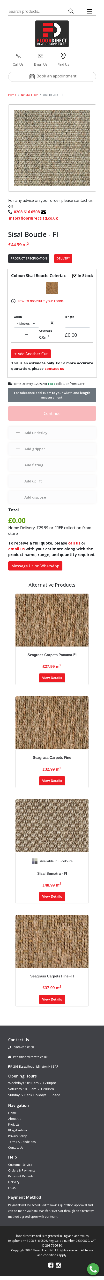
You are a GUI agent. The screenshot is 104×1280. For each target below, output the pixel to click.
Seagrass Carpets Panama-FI (52, 655)
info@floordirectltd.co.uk (30, 1057)
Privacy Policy (17, 1136)
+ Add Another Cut (31, 353)
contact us (54, 368)
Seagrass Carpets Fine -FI (52, 976)
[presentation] (19, 861)
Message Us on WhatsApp (35, 566)
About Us (14, 1119)
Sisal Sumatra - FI (52, 873)
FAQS (11, 1188)
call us (74, 543)
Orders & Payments (21, 1170)
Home (12, 94)
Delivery (63, 258)
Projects (13, 1124)
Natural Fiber (29, 94)
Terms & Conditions (22, 1142)
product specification (29, 258)
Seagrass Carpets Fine (52, 757)
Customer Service (20, 1165)
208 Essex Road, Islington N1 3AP (35, 1067)
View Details (52, 678)
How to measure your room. (39, 300)
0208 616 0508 (23, 1047)
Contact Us (15, 1148)
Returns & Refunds (20, 1176)
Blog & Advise (17, 1130)
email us (16, 548)
